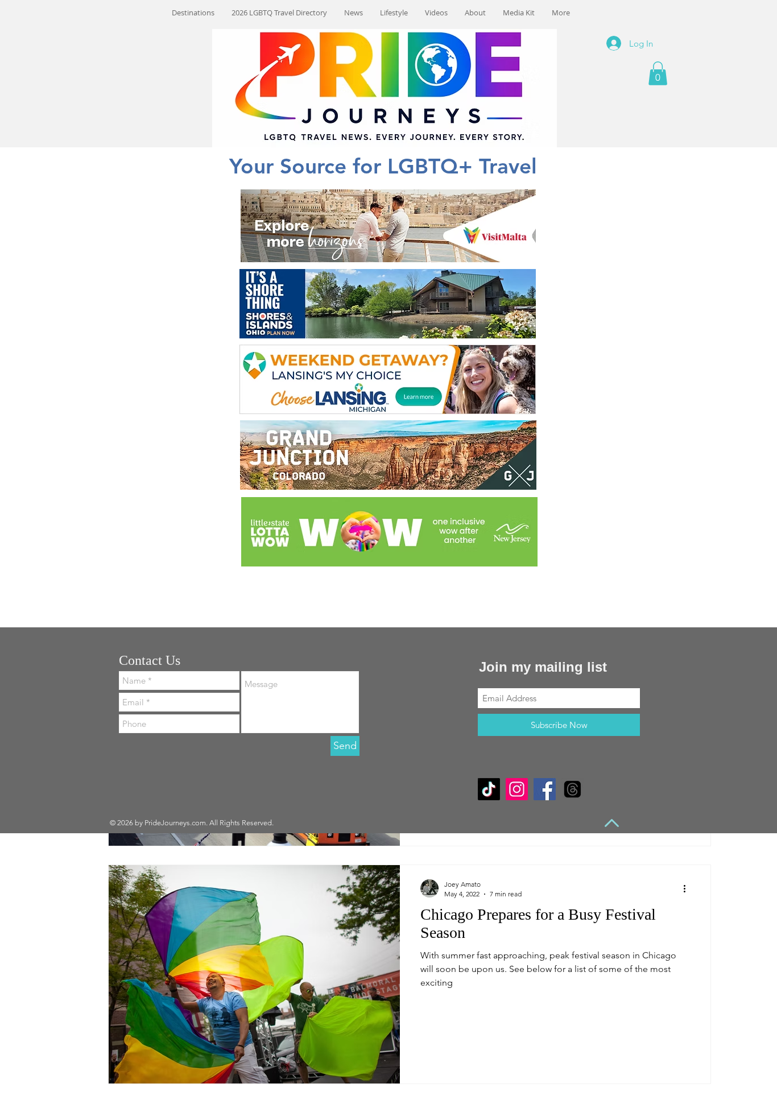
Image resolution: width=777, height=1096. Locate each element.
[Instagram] (517, 789)
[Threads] (572, 789)
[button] (658, 73)
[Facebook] (545, 789)
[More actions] (688, 888)
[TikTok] (489, 789)
